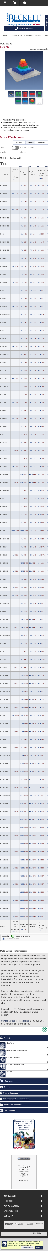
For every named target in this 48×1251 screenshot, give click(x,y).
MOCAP (39, 1233)
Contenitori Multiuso (33, 35)
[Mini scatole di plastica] (39, 94)
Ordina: (11, 158)
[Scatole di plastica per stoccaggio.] (32, 94)
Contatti (7, 1087)
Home (5, 35)
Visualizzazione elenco (27, 150)
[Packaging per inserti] (32, 101)
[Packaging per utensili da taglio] (25, 101)
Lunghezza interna (24, 172)
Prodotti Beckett (17, 35)
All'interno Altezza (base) (41, 173)
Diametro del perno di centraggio (15, 174)
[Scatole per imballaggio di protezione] (39, 101)
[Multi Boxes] (11, 94)
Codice (5, 174)
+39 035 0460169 (25, 29)
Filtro (5, 164)
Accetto (39, 1248)
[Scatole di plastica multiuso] (18, 101)
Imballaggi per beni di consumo (16, 1099)
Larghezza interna (32, 172)
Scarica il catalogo (10, 1093)
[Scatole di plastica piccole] (25, 94)
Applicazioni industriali (13, 1105)
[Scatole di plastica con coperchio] (18, 94)
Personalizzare (27, 1248)
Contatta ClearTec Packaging (15, 1021)
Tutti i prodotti (9, 1110)
